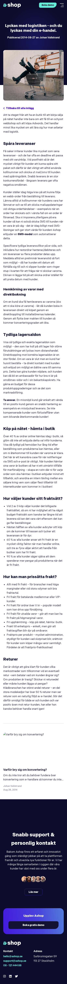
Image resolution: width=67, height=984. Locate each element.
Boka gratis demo (33, 925)
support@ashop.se (14, 961)
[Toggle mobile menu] (61, 5)
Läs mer (33, 892)
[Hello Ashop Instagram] (4, 976)
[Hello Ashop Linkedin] (10, 976)
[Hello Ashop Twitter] (16, 976)
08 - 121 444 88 (12, 965)
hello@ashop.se (12, 956)
